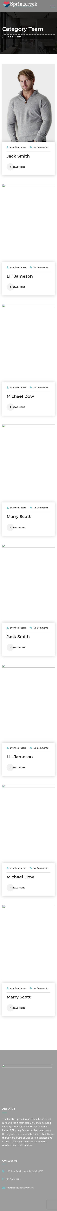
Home (10, 36)
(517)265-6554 (13, 1178)
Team (18, 36)
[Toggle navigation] (53, 6)
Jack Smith (18, 156)
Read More (18, 167)
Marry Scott (19, 516)
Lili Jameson (20, 276)
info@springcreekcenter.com (20, 1187)
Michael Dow (20, 396)
